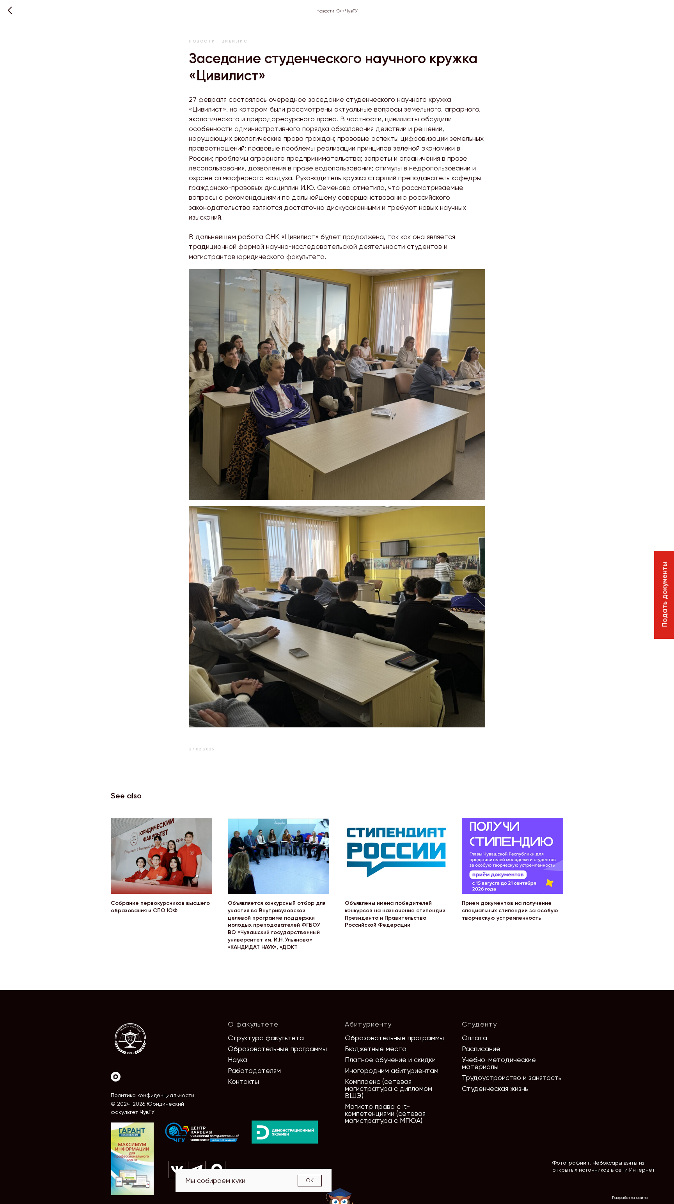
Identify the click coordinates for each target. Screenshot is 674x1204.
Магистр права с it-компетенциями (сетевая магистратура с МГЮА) (385, 1113)
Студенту (479, 1024)
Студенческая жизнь (495, 1088)
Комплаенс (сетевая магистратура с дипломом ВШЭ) (388, 1088)
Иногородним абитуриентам (391, 1070)
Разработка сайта (630, 1197)
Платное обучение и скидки (390, 1059)
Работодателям (254, 1070)
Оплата (474, 1038)
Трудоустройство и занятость (512, 1077)
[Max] (116, 1077)
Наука (237, 1059)
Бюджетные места (375, 1048)
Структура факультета (266, 1038)
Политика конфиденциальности (152, 1095)
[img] (202, 1133)
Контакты (243, 1081)
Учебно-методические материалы (499, 1063)
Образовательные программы (277, 1048)
